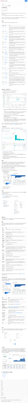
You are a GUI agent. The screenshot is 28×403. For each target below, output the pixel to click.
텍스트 (6, 78)
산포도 (6, 70)
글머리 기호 (6, 36)
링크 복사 (6, 10)
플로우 (6, 49)
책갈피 (3, 10)
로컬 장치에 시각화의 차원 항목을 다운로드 (13, 306)
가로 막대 (6, 57)
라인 (5, 64)
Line (3, 123)
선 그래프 (13, 351)
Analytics (5, 5)
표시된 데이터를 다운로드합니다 (18, 312)
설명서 (2, 5)
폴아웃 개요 (4, 375)
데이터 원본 (13, 124)
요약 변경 (6, 74)
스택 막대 (6, 33)
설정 (3, 197)
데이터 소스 (4, 196)
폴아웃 (6, 47)
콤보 (5, 42)
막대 (5, 31)
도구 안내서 (9, 5)
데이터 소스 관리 (7, 219)
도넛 (5, 44)
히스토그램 (6, 54)
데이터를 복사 (16, 301)
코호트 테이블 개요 (5, 373)
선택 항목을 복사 (16, 304)
